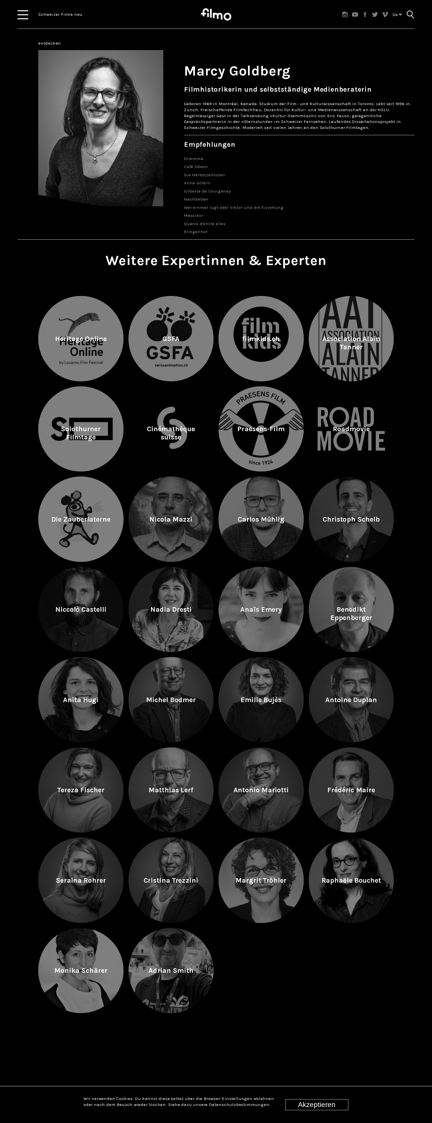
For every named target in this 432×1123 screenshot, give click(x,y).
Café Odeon (196, 166)
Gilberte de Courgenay (207, 191)
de (395, 14)
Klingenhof (196, 231)
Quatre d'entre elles (205, 223)
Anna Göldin (197, 182)
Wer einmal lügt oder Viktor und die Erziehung (234, 207)
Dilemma (194, 158)
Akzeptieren (317, 1104)
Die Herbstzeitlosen (204, 174)
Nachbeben (196, 199)
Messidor (193, 215)
